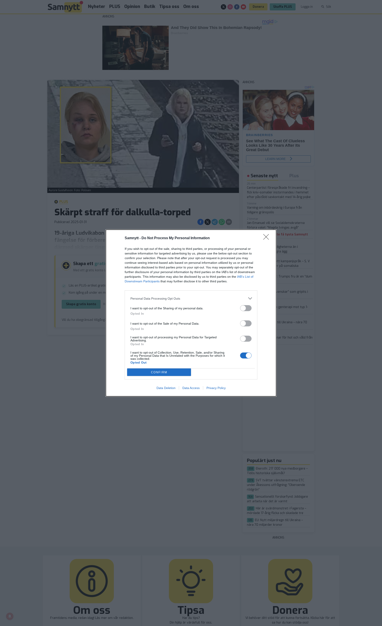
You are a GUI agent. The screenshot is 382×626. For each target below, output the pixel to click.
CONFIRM (159, 372)
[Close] (267, 238)
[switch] (246, 308)
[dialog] (191, 313)
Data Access (191, 388)
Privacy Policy (216, 388)
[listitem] (191, 298)
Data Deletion (166, 388)
